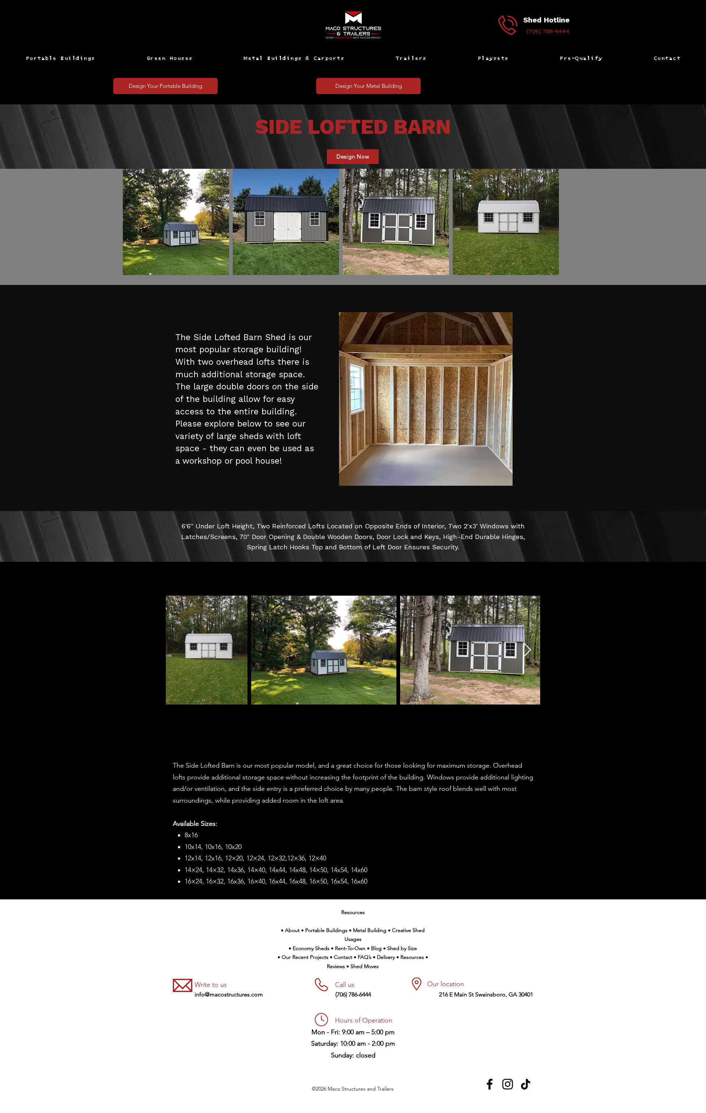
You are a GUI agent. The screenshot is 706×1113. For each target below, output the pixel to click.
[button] (60, 58)
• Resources (410, 957)
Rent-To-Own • (353, 948)
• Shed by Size (400, 948)
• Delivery (384, 957)
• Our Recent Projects (304, 957)
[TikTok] (525, 1084)
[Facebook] (489, 1084)
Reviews (336, 966)
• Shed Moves (362, 966)
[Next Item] (527, 650)
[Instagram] (507, 1084)
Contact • (346, 957)
